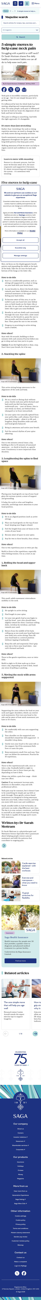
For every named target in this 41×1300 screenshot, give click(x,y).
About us (20, 1129)
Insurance (20, 1162)
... (12, 11)
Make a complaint (20, 1262)
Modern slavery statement (20, 1232)
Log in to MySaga (20, 1266)
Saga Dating (20, 1199)
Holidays (20, 1166)
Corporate (20, 1149)
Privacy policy (20, 1224)
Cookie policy (20, 1220)
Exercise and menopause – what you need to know (29, 881)
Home (6, 11)
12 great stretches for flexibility (28, 895)
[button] (5, 1033)
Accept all (20, 240)
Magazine (20, 1179)
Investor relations (21, 1137)
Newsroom (20, 1141)
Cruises (20, 1170)
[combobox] (20, 23)
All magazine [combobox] (7, 30)
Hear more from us (20, 1191)
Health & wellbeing (9, 21)
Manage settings (20, 255)
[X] (17, 1273)
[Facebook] (24, 1273)
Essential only (20, 248)
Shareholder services (20, 1145)
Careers (20, 1133)
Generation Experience (20, 1195)
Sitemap (21, 1245)
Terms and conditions (20, 1228)
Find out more (20, 961)
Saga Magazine (8, 16)
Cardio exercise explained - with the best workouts (29, 867)
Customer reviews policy (20, 1241)
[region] (20, 223)
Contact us (21, 1257)
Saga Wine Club (20, 1203)
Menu (36, 4)
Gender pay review (20, 1237)
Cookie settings (20, 1216)
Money (20, 1174)
